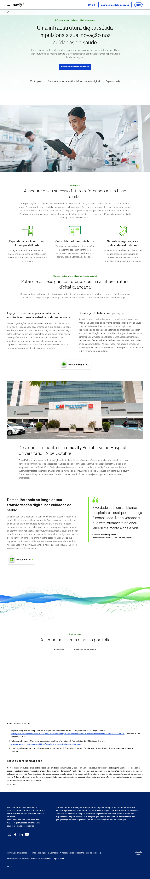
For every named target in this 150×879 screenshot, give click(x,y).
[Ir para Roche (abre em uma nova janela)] (138, 4)
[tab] (59, 650)
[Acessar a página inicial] (18, 5)
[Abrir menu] (8, 5)
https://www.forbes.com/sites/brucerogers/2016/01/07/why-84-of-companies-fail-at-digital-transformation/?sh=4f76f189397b (68, 733)
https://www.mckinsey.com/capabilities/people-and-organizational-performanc (46, 744)
